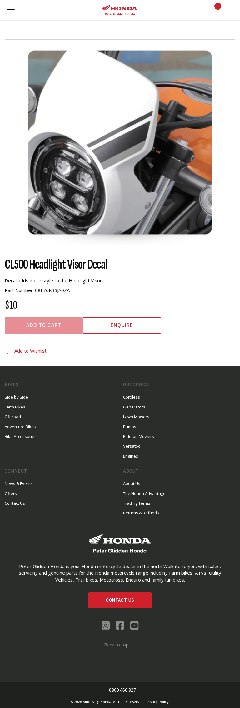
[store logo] (120, 10)
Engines (130, 456)
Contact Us (120, 600)
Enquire (122, 325)
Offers (11, 493)
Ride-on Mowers (138, 436)
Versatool (132, 446)
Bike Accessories (21, 436)
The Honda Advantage (144, 493)
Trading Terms (136, 503)
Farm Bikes (15, 407)
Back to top (116, 644)
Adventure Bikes (20, 426)
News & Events (19, 483)
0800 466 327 (122, 690)
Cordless (131, 397)
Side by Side (16, 397)
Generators (134, 407)
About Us (131, 483)
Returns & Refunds (141, 513)
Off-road (13, 416)
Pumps (129, 426)
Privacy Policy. (158, 701)
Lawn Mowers (136, 416)
